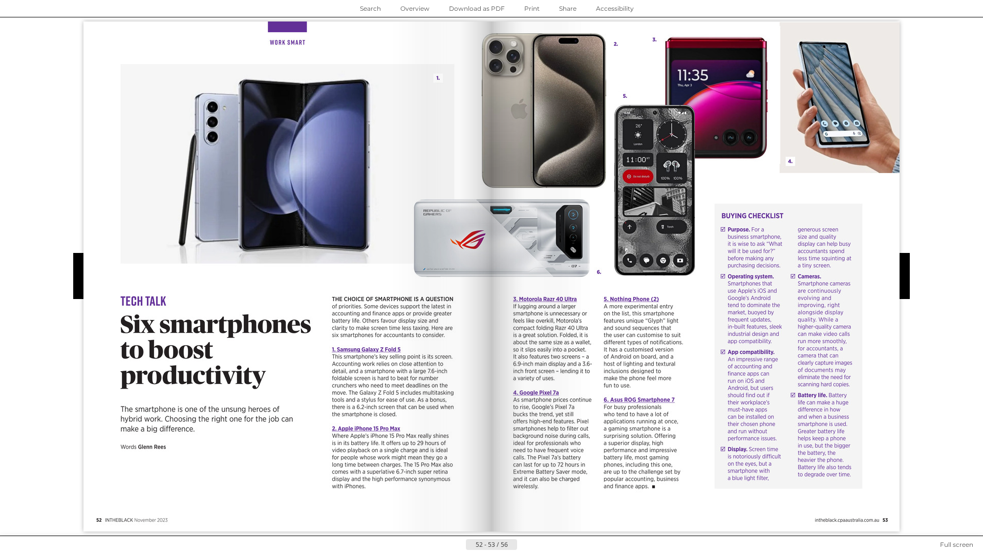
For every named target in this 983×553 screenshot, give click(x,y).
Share (567, 8)
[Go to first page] (441, 545)
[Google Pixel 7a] (537, 392)
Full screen (956, 544)
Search (370, 8)
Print (532, 8)
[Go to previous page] (458, 545)
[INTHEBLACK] (848, 520)
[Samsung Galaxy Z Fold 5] (367, 349)
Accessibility (615, 8)
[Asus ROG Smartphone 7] (639, 400)
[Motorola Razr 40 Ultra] (546, 298)
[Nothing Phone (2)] (632, 298)
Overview (415, 8)
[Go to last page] (541, 545)
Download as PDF (477, 8)
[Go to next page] (525, 545)
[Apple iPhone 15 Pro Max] (367, 428)
